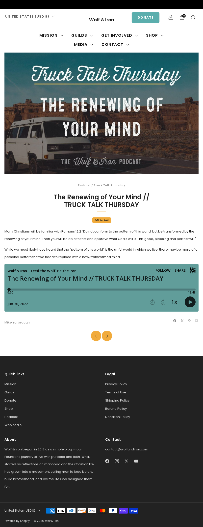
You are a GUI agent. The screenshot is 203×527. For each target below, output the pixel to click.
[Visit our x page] (23, 4)
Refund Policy (116, 408)
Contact (112, 44)
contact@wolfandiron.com (126, 449)
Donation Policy (117, 416)
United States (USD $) (27, 16)
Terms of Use (115, 392)
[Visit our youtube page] (31, 4)
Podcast (84, 185)
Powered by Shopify (17, 521)
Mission (48, 35)
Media (80, 44)
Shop (152, 35)
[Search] (193, 17)
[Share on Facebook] (175, 321)
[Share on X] (182, 321)
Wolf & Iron (101, 20)
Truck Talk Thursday (109, 185)
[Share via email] (197, 321)
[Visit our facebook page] (7, 4)
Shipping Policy (117, 400)
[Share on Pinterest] (189, 321)
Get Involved (116, 35)
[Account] (170, 17)
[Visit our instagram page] (15, 4)
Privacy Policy (116, 384)
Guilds (79, 35)
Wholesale (13, 425)
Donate (145, 17)
